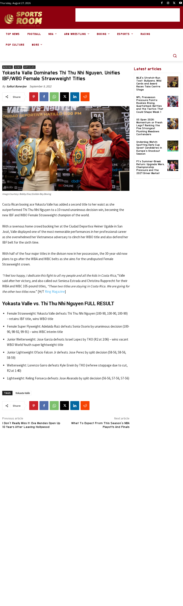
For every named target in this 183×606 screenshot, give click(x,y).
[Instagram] (168, 3)
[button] (174, 55)
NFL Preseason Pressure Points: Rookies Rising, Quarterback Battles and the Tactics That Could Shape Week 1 (149, 104)
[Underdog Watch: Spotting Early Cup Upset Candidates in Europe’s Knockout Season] (172, 146)
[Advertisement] (127, 15)
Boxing (7, 67)
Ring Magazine (55, 291)
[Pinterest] (33, 96)
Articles (29, 67)
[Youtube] (180, 3)
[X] (174, 3)
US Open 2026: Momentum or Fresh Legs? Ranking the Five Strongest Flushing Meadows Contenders (149, 127)
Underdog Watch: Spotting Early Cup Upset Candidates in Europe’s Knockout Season (149, 148)
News (18, 67)
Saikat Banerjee (16, 86)
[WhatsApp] (54, 96)
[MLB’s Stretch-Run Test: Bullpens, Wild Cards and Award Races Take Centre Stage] (172, 81)
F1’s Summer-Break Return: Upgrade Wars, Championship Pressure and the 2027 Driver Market (150, 167)
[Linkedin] (74, 96)
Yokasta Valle (22, 393)
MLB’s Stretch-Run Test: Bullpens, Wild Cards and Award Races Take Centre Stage (148, 83)
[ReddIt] (85, 96)
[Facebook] (161, 3)
